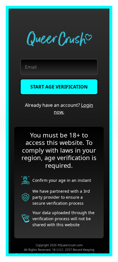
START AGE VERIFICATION (59, 87)
